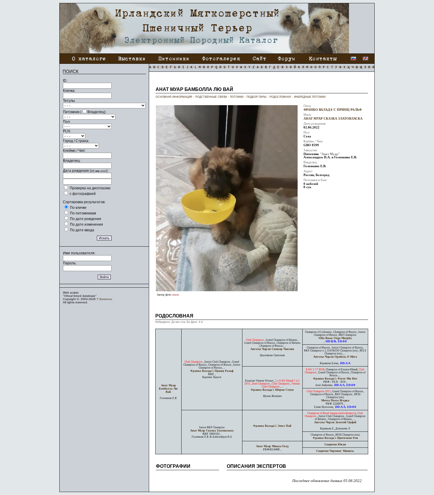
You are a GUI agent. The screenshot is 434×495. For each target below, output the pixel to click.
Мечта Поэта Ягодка (335, 400)
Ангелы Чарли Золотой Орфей (335, 422)
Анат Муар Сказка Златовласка (333, 118)
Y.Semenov (104, 299)
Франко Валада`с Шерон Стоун (272, 389)
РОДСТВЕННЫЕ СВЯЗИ (211, 96)
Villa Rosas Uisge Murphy (335, 338)
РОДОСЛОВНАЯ (280, 96)
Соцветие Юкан (335, 444)
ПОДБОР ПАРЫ (256, 96)
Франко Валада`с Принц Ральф (333, 109)
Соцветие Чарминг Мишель (335, 450)
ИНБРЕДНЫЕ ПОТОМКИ (309, 96)
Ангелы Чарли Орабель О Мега (335, 356)
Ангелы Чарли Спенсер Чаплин (272, 349)
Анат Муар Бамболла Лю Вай (168, 388)
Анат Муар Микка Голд (272, 446)
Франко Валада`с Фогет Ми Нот (335, 378)
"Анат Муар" (330, 154)
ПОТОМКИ (236, 96)
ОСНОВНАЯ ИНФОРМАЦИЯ (174, 96)
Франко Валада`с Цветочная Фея (335, 437)
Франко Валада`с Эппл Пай (272, 425)
